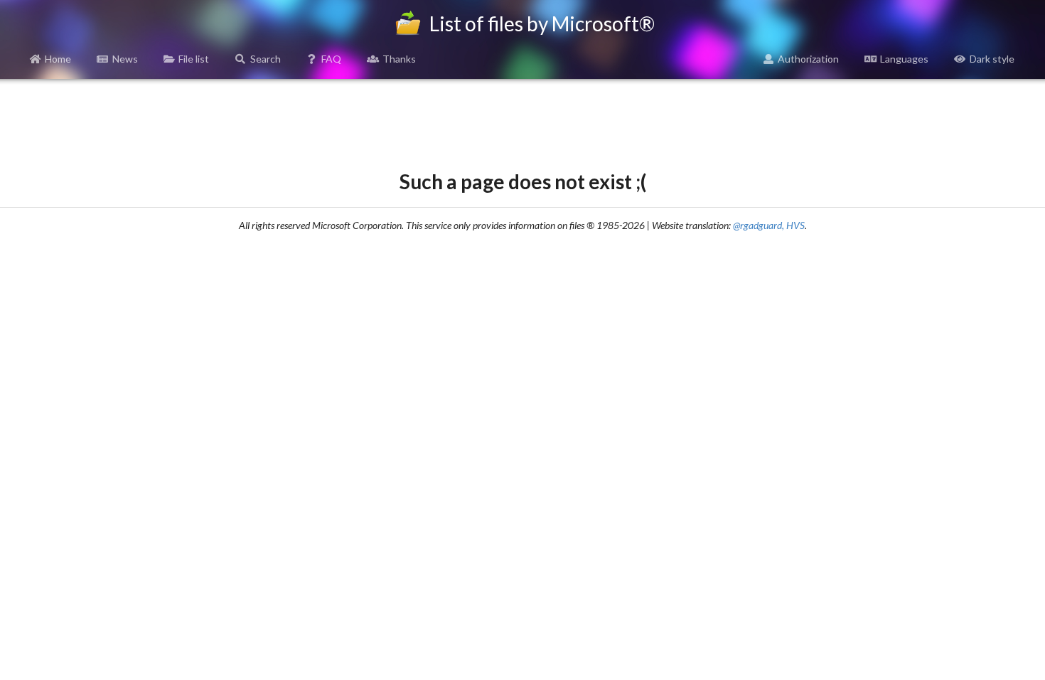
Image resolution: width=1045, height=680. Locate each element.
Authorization (808, 59)
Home (58, 59)
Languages (904, 59)
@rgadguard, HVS (769, 225)
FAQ (331, 59)
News (125, 59)
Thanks (399, 59)
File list (193, 59)
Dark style (992, 59)
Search (265, 59)
